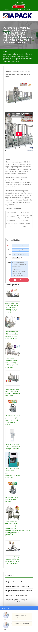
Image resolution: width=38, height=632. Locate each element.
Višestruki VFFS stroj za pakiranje (16, 595)
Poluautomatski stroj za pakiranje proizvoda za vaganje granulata (12, 446)
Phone (9, 254)
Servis (13, 9)
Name (9, 246)
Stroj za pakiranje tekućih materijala (17, 582)
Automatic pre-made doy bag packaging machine (12, 499)
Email (9, 250)
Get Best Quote (18, 7)
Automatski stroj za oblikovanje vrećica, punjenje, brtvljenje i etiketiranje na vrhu (11, 335)
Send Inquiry (21, 280)
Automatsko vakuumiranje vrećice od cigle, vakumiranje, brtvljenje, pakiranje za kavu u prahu (12, 391)
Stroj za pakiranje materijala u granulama (19, 591)
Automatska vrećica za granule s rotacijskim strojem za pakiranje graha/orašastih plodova (12, 420)
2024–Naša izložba (24, 9)
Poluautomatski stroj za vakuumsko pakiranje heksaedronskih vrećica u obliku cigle (12, 473)
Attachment (8, 258)
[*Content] (8, 276)
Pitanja (7, 9)
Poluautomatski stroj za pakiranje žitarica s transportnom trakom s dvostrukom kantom (12, 560)
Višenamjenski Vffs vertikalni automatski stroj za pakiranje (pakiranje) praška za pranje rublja (12, 362)
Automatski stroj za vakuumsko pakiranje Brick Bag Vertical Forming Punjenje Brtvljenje (12, 307)
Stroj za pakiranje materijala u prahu (17, 586)
